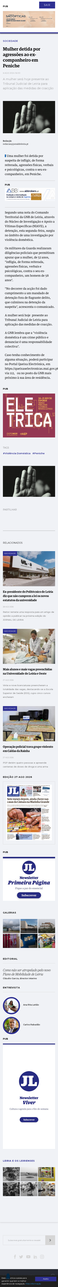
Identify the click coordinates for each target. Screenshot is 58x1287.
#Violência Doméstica (16, 453)
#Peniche (38, 453)
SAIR (47, 5)
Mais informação (33, 1284)
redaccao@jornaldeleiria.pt (15, 144)
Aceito (45, 1279)
